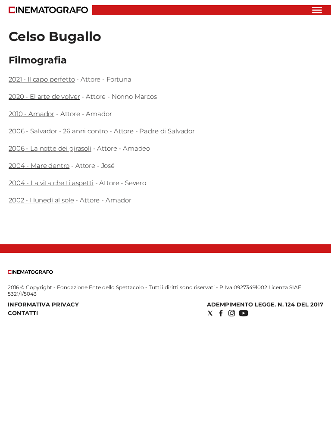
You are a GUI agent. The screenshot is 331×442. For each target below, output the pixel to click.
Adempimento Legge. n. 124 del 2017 (265, 304)
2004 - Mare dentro (39, 165)
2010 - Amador (31, 114)
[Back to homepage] (30, 272)
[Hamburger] (317, 10)
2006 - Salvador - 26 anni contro (58, 131)
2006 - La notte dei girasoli (50, 148)
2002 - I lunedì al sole (41, 200)
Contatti (23, 312)
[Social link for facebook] (221, 313)
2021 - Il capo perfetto (42, 79)
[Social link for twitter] (210, 313)
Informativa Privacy (43, 304)
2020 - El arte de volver (44, 96)
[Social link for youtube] (243, 313)
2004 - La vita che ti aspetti (51, 183)
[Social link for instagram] (231, 313)
